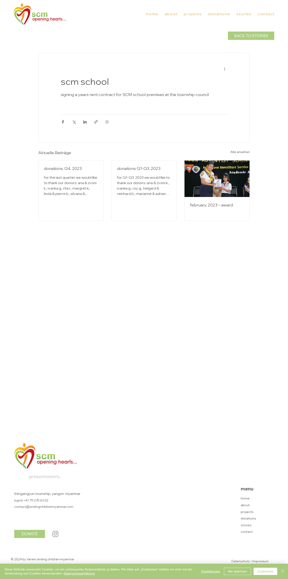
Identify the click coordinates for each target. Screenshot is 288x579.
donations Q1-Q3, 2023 (138, 168)
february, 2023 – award (211, 205)
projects (247, 512)
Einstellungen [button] (210, 571)
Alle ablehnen (237, 571)
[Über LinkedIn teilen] (85, 122)
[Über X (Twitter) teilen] (74, 122)
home (245, 498)
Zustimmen (265, 571)
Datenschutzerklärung (79, 573)
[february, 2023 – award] (217, 178)
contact (247, 532)
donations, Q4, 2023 (63, 168)
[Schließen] (282, 571)
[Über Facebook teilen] (63, 122)
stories (246, 525)
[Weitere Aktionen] (224, 69)
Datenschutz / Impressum (250, 561)
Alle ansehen (240, 152)
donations (248, 518)
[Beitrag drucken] (107, 122)
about (245, 505)
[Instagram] (55, 534)
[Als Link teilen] (96, 122)
